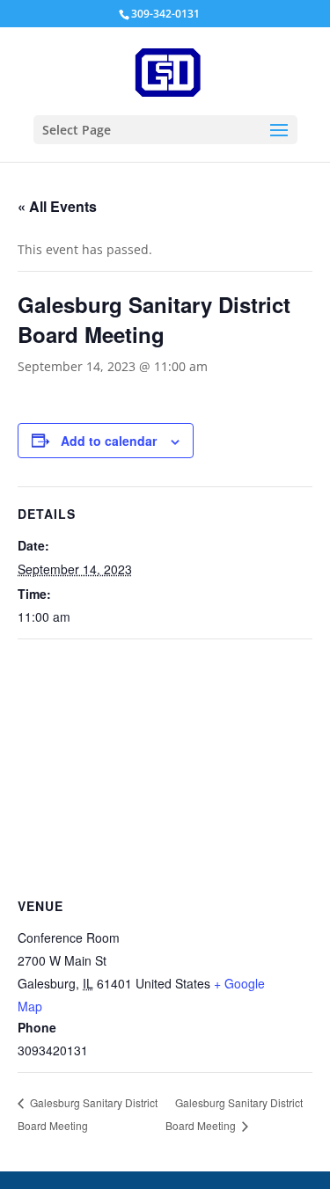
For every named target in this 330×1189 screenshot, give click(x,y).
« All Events (57, 206)
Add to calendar (109, 440)
